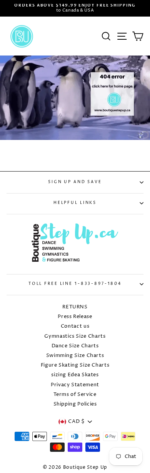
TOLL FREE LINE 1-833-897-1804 (75, 283)
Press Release (75, 316)
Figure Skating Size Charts (75, 365)
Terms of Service (74, 394)
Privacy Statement (75, 385)
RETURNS (74, 307)
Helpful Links (75, 202)
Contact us (75, 326)
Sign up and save (75, 182)
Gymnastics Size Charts (74, 336)
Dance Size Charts (75, 346)
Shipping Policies (75, 404)
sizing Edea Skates (74, 375)
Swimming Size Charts (75, 355)
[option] (75, 8)
